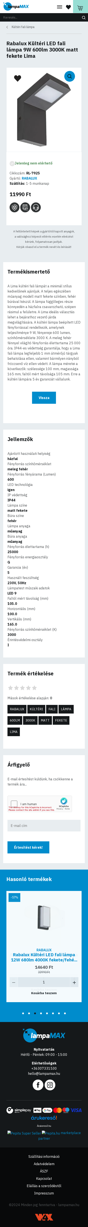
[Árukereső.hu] (44, 1119)
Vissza (44, 398)
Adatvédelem (44, 1164)
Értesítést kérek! (28, 847)
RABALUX (29, 178)
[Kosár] (80, 6)
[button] (23, 1013)
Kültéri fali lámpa (23, 27)
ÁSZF (44, 1171)
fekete (61, 720)
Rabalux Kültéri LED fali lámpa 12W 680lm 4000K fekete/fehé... (44, 957)
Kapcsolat (44, 1178)
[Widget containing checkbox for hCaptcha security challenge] (39, 804)
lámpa (66, 709)
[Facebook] (38, 1084)
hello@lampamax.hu (44, 1073)
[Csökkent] (14, 982)
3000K (30, 720)
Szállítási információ (44, 1156)
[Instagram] (50, 1084)
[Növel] (74, 982)
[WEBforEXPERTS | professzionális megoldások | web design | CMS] (44, 1217)
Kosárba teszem (44, 993)
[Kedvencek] (68, 6)
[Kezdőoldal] (16, 6)
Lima (14, 732)
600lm (15, 720)
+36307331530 (44, 1068)
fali (51, 709)
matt (45, 720)
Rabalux (17, 709)
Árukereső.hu (44, 1126)
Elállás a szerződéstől (44, 1186)
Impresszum (44, 1193)
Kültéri (36, 709)
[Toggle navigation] (59, 7)
